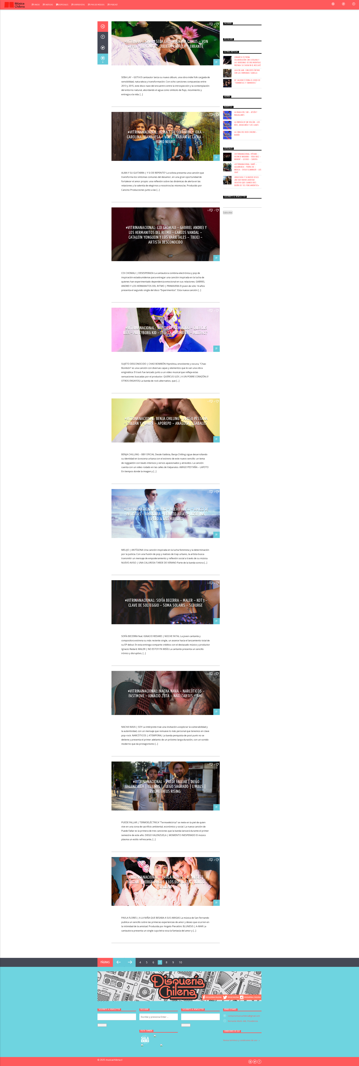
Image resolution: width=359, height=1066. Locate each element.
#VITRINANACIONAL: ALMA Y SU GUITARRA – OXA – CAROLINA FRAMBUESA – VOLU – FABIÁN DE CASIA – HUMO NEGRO (166, 137)
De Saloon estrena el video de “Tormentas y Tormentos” (247, 81)
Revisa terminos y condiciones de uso (240, 1040)
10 (180, 962)
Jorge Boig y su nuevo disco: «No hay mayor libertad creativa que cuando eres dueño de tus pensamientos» (246, 181)
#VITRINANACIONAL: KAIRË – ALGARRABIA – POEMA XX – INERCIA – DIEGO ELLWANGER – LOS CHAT (248, 168)
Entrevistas (79, 4)
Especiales (63, 4)
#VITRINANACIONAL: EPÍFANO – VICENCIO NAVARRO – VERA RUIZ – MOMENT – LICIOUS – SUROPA (247, 156)
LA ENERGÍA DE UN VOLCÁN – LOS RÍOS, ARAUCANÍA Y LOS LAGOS (247, 123)
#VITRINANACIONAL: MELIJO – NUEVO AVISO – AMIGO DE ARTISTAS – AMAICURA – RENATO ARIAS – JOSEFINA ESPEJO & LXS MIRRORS (166, 514)
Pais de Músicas (97, 4)
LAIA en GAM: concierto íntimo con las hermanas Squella (247, 71)
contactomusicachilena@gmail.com (244, 1016)
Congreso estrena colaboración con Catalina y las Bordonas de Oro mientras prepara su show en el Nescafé (247, 61)
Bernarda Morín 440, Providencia (243, 1021)
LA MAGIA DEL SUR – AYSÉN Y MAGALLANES (245, 113)
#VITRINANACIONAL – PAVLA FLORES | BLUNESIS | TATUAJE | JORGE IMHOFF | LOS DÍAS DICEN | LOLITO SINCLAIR (165, 882)
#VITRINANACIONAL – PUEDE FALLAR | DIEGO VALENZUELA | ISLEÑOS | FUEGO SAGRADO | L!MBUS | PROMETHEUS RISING (165, 787)
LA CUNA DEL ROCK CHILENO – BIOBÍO (245, 133)
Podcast (114, 4)
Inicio (37, 4)
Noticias (49, 4)
